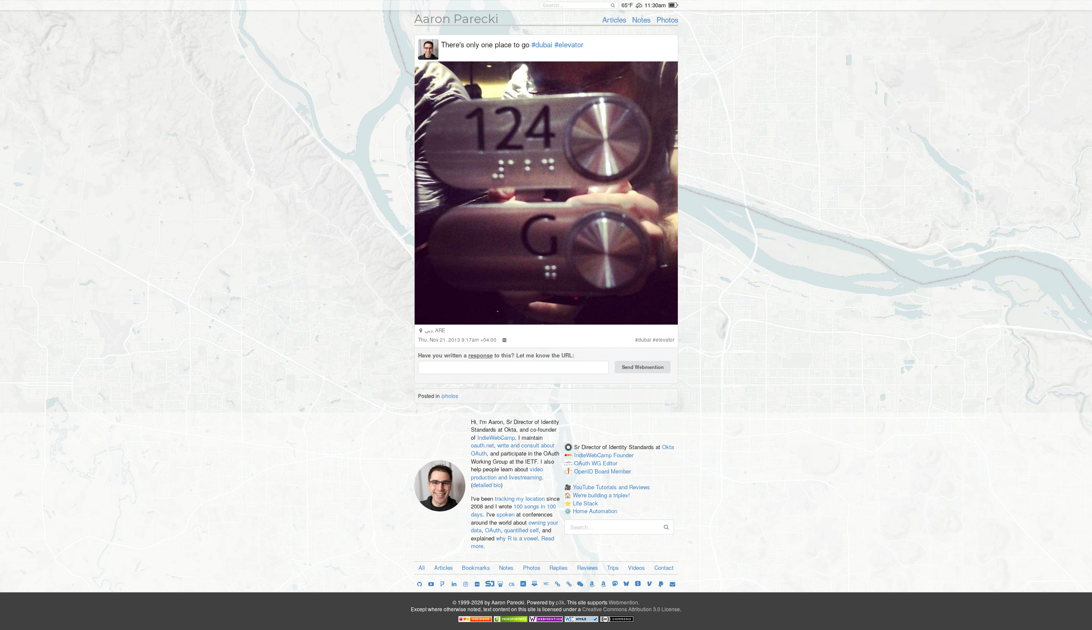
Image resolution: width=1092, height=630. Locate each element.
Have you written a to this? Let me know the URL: (496, 355)
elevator (665, 339)
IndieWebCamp (496, 437)
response (480, 355)
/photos (449, 395)
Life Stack (585, 503)
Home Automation (595, 511)
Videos (636, 567)
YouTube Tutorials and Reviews (611, 487)
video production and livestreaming (507, 473)
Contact (664, 567)
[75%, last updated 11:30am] (673, 5)
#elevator (569, 44)
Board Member (613, 471)
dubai (644, 339)
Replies (558, 567)
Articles (614, 20)
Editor (610, 463)
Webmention (623, 602)
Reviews (587, 567)
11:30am (655, 5)
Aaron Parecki (456, 19)
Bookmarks (476, 567)
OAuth (493, 530)
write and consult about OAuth (513, 449)
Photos (667, 20)
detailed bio (487, 485)
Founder (623, 455)
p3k (560, 602)
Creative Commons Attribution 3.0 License (631, 609)
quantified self (521, 530)
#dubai (541, 44)
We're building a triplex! (601, 495)
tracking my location (520, 498)
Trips (613, 567)
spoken (505, 514)
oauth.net (482, 445)
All (421, 567)
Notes (641, 20)
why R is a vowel (517, 538)
